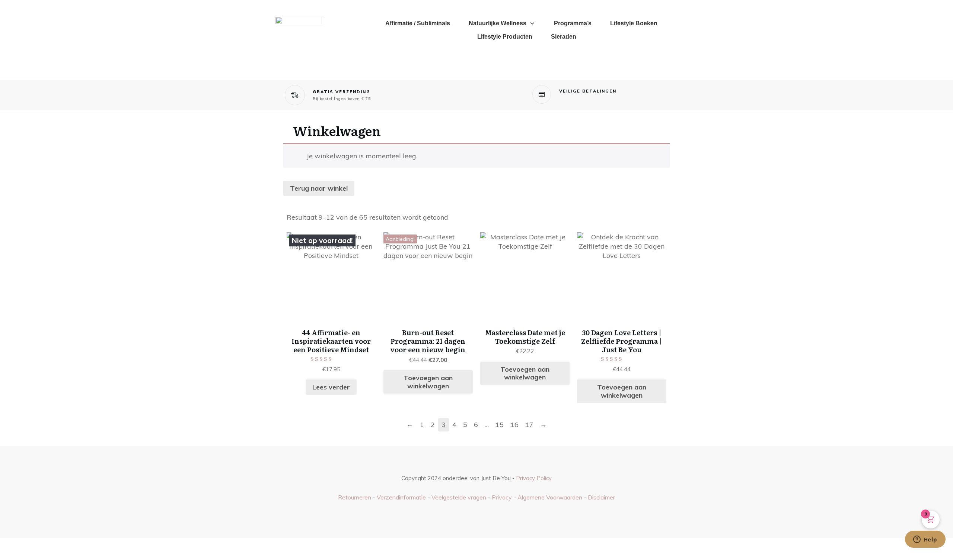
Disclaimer (601, 497)
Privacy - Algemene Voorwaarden (538, 497)
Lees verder (331, 387)
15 (499, 424)
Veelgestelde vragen (458, 497)
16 (514, 424)
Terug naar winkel (319, 188)
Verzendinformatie (401, 497)
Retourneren (354, 497)
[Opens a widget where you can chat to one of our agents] (925, 540)
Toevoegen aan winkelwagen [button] (428, 381)
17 (529, 424)
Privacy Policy (534, 478)
